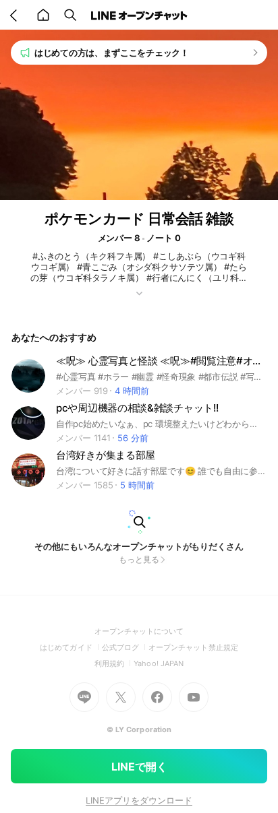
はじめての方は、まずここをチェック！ (111, 52)
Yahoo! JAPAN (159, 663)
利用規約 (114, 663)
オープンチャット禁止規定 (193, 647)
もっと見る (139, 559)
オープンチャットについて (139, 631)
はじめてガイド (70, 647)
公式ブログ (125, 647)
